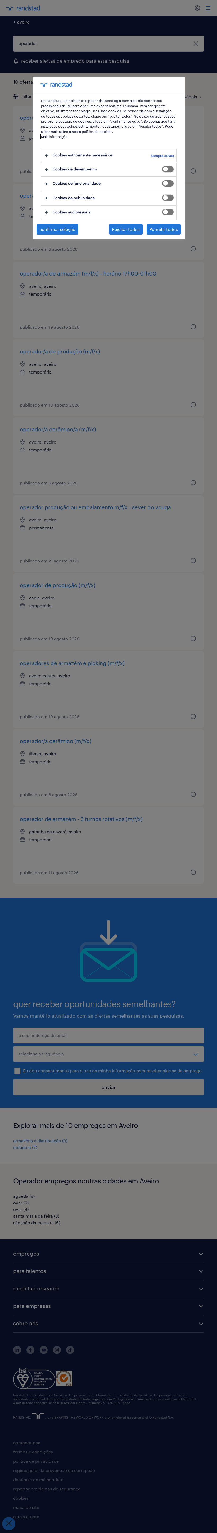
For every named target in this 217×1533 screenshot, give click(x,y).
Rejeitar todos (126, 229)
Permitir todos (164, 229)
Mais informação (54, 136)
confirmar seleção (57, 229)
